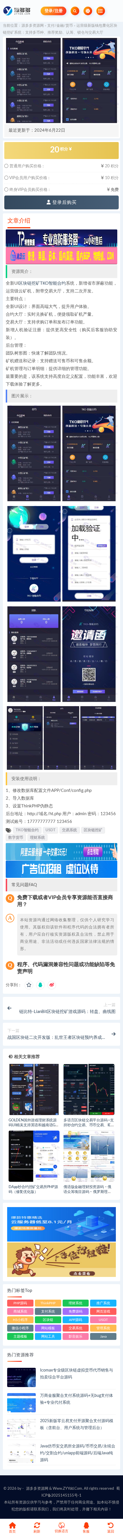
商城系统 (20, 1311)
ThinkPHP (47, 1303)
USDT (50, 830)
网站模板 (48, 1328)
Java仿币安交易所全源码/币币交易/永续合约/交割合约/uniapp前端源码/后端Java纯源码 (77, 1453)
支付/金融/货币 (60, 26)
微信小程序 (20, 1328)
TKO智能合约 (53, 283)
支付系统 (48, 1311)
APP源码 (75, 1320)
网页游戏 (103, 1311)
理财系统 (37, 837)
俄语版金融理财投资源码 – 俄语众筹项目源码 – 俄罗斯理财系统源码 (87, 1192)
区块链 (48, 1320)
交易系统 (69, 830)
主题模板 (20, 1336)
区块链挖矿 (29, 283)
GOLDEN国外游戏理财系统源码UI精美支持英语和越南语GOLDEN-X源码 (33, 1125)
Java (103, 1336)
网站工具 (48, 1336)
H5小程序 (20, 1320)
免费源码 (75, 1311)
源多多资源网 (32, 26)
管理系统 (103, 1328)
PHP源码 (20, 1303)
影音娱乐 (75, 1336)
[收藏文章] (29, 985)
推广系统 (103, 1303)
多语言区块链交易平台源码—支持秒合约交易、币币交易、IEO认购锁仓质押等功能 (89, 1125)
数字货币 (15, 837)
